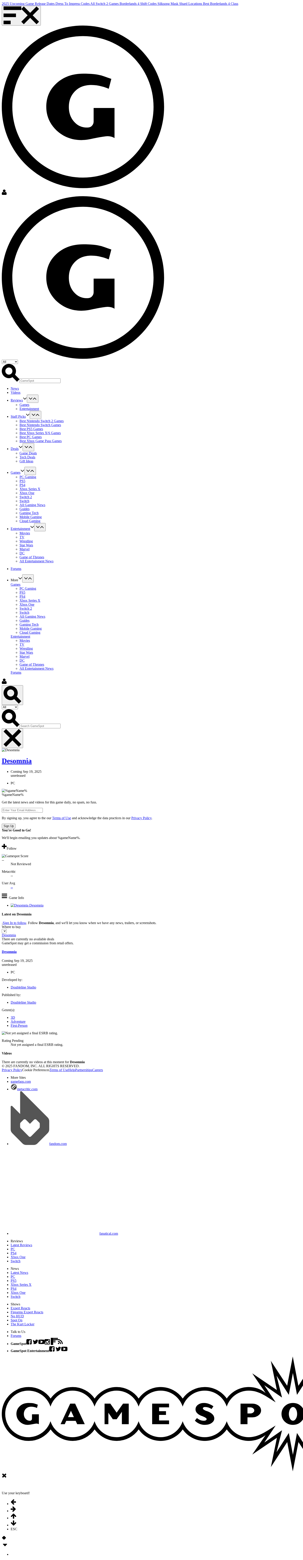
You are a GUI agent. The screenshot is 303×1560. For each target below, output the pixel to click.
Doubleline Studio (23, 987)
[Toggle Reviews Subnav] (32, 399)
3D (13, 1017)
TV (22, 537)
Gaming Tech (29, 513)
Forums (16, 672)
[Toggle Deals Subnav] (28, 447)
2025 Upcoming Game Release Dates (28, 4)
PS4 (22, 485)
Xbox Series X (30, 489)
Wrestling (26, 541)
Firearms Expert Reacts (27, 1312)
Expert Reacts (20, 1308)
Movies (25, 533)
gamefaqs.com (21, 1081)
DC (22, 553)
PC (13, 1249)
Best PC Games (31, 437)
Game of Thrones (32, 557)
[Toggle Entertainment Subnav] (40, 527)
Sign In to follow (14, 923)
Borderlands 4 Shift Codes (138, 4)
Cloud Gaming (30, 521)
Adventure (18, 1021)
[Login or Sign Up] (4, 194)
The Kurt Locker (22, 1324)
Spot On (16, 1320)
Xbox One (27, 493)
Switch (24, 501)
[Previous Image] (3, 1540)
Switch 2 (26, 497)
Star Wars (26, 545)
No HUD (17, 1316)
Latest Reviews (21, 1245)
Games (24, 405)
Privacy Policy (141, 818)
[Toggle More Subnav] (28, 578)
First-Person (19, 1025)
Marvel (25, 549)
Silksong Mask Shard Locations (180, 4)
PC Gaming (28, 477)
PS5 (22, 481)
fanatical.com (108, 1233)
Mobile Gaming (31, 517)
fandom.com (58, 1144)
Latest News (19, 1272)
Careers (97, 1070)
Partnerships (83, 1070)
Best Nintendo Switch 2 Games (42, 421)
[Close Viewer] (4, 1477)
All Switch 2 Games (105, 4)
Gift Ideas (26, 461)
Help (71, 1070)
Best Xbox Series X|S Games (40, 433)
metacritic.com (27, 1089)
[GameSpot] (83, 187)
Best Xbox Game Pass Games (41, 441)
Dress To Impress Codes (72, 4)
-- (12, 887)
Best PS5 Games (31, 429)
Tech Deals (27, 457)
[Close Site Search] (12, 738)
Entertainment (29, 409)
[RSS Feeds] (60, 1344)
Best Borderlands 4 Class (220, 4)
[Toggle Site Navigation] (21, 16)
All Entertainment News (36, 561)
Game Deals (28, 453)
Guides (25, 509)
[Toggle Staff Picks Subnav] (35, 415)
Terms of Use (61, 818)
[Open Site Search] (12, 695)
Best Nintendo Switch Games (40, 425)
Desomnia (17, 761)
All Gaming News (32, 505)
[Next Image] (5, 1540)
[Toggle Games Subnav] (30, 471)
